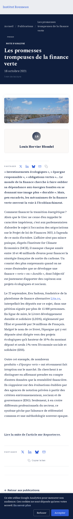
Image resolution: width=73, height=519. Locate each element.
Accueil (8, 26)
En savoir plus (22, 505)
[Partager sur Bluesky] (33, 166)
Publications (25, 26)
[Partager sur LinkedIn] (27, 166)
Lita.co (55, 298)
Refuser (41, 513)
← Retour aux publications (22, 490)
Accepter (60, 513)
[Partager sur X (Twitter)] (21, 166)
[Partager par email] (40, 166)
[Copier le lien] (46, 166)
